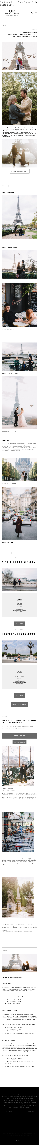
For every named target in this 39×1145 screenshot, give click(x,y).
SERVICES (4, 185)
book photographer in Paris (19, 987)
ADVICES (4, 950)
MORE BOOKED (6, 553)
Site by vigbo (19, 1140)
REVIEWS (4, 716)
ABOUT (4, 25)
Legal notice (30, 1111)
